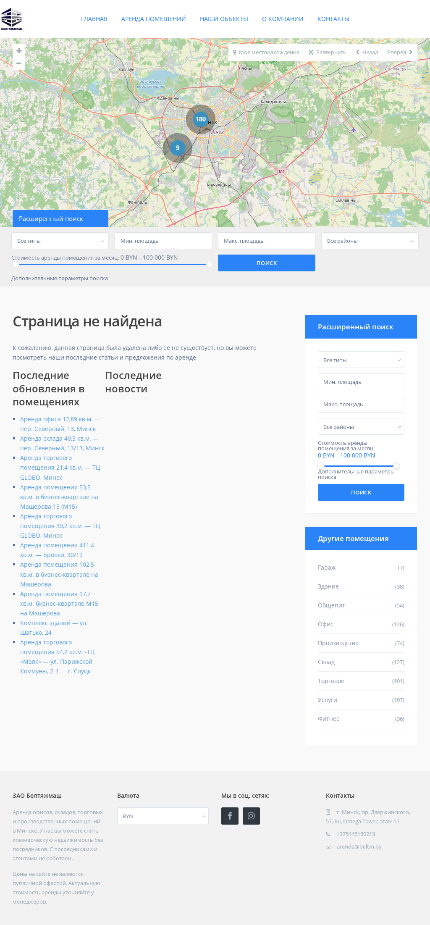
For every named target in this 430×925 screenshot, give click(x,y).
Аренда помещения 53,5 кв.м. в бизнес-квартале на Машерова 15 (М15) (59, 496)
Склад (326, 662)
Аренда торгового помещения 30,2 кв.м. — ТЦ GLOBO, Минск (60, 525)
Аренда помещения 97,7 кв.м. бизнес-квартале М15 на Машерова (59, 603)
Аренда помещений (153, 19)
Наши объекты (224, 19)
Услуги (327, 700)
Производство (338, 643)
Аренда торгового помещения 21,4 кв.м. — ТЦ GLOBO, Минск (60, 467)
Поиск (361, 492)
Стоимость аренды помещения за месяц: (65, 257)
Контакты (333, 19)
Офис (325, 624)
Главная (94, 19)
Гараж (327, 567)
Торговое (331, 681)
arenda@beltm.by (359, 846)
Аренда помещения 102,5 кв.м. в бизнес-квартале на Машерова (59, 574)
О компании (283, 19)
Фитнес (328, 719)
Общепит (331, 605)
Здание (328, 586)
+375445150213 (356, 834)
